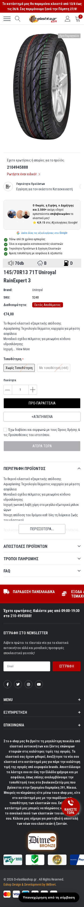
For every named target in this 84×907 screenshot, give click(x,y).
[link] (7, 684)
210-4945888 (20, 616)
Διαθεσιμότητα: (15, 305)
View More (23, 349)
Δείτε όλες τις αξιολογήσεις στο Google (44, 233)
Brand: (8, 290)
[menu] (7, 18)
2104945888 (17, 167)
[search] (18, 19)
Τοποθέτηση (13, 359)
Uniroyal (37, 290)
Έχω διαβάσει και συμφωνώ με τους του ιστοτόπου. (42, 432)
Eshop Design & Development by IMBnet (30, 884)
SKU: (7, 297)
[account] (67, 19)
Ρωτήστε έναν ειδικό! (22, 174)
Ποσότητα (10, 380)
